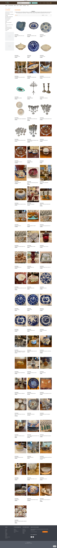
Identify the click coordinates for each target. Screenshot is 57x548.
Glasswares (9, 8)
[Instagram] (33, 537)
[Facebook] (31, 537)
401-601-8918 (35, 2)
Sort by (43, 15)
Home (6, 8)
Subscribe (45, 531)
